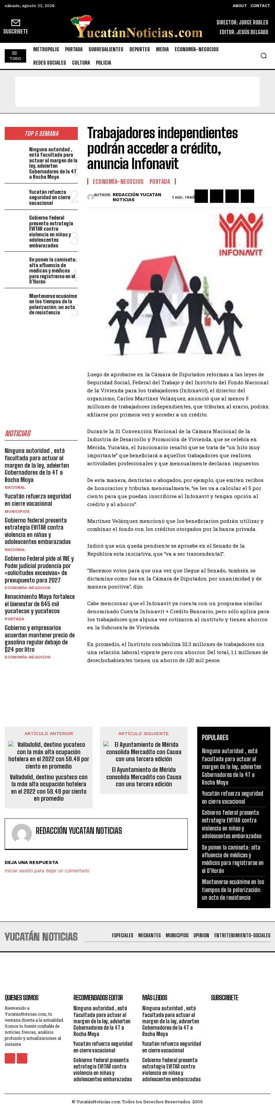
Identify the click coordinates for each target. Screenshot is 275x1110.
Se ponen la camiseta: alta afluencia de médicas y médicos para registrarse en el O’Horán (52, 270)
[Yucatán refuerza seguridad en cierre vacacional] (15, 197)
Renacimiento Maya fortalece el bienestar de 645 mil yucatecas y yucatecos (40, 604)
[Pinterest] (232, 196)
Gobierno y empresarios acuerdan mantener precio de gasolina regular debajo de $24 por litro (40, 638)
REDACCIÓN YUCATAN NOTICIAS (137, 197)
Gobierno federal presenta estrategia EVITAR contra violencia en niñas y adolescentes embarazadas (51, 231)
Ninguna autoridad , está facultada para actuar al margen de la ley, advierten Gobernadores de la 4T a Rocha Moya (53, 163)
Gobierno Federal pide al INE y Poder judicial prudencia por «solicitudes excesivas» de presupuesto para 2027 (39, 569)
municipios (17, 511)
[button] (263, 55)
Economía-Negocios (27, 588)
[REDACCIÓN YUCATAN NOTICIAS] (90, 197)
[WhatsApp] (247, 196)
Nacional (15, 487)
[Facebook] (201, 196)
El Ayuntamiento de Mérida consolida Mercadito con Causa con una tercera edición (143, 777)
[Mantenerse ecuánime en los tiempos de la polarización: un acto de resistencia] (15, 301)
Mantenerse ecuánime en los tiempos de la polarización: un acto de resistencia (53, 304)
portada (14, 619)
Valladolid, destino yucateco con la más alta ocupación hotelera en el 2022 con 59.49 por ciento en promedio (49, 788)
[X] (216, 196)
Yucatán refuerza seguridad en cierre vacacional (49, 197)
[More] (263, 196)
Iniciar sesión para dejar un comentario (47, 870)
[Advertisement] (137, 92)
